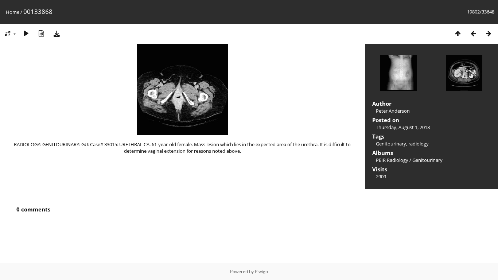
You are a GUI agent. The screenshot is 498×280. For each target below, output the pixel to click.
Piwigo (261, 271)
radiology (418, 143)
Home (12, 12)
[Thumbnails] (458, 33)
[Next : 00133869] (488, 33)
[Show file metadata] (41, 33)
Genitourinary (391, 143)
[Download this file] (56, 33)
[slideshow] (26, 33)
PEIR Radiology (392, 160)
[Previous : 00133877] (473, 33)
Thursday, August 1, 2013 (403, 127)
